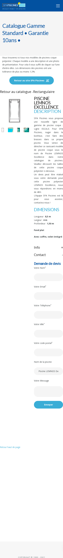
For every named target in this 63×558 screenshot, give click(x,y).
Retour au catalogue (16, 92)
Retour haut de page (10, 447)
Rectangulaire (44, 92)
